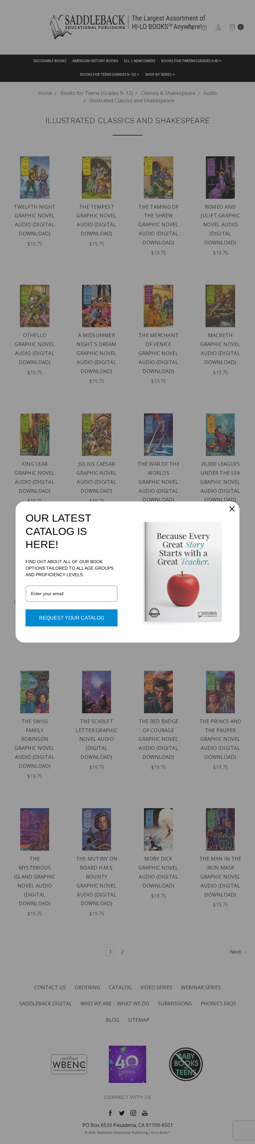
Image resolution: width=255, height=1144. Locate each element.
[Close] (232, 508)
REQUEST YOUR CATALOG (71, 618)
